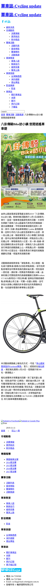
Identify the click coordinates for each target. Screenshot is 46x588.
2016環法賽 (11, 469)
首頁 (3, 115)
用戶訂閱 (10, 562)
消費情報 (10, 442)
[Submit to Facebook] (10, 421)
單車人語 (10, 503)
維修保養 (10, 509)
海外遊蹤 (10, 538)
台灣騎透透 (11, 535)
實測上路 (10, 513)
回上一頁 (16, 431)
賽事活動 (10, 115)
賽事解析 (10, 489)
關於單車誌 (11, 552)
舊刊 (8, 559)
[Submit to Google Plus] (29, 421)
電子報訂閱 (11, 565)
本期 (8, 555)
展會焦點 (10, 486)
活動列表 (10, 483)
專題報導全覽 (12, 459)
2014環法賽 (11, 462)
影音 (8, 524)
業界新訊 (10, 445)
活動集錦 (19, 115)
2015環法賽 (11, 465)
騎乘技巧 (10, 506)
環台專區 (10, 541)
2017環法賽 (11, 472)
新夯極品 (10, 448)
